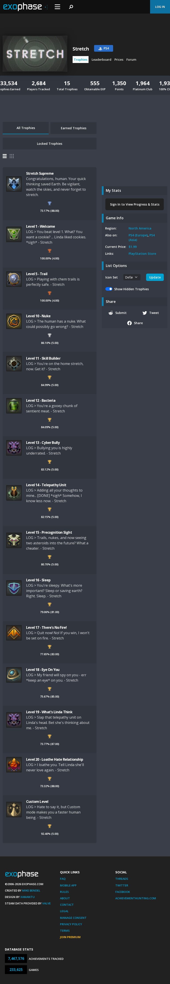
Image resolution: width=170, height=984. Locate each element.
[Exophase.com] (25, 6)
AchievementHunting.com (135, 898)
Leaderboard (101, 59)
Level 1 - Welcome (40, 226)
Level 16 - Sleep (38, 580)
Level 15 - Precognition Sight (49, 532)
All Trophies (26, 128)
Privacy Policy (71, 924)
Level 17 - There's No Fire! (46, 627)
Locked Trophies (49, 143)
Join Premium (70, 937)
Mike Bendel (31, 890)
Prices (118, 59)
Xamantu (27, 897)
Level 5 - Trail (36, 273)
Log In (160, 7)
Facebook (122, 892)
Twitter (121, 885)
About (65, 898)
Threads (121, 879)
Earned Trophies (73, 128)
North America (140, 228)
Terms (65, 931)
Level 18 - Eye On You (42, 669)
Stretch (81, 49)
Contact (67, 905)
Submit (121, 313)
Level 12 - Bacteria (40, 400)
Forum (131, 59)
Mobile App (68, 885)
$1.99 (133, 247)
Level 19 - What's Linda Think (49, 712)
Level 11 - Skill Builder (43, 358)
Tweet (154, 313)
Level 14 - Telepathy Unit (46, 484)
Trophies (80, 59)
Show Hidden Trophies (131, 289)
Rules (64, 892)
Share (138, 323)
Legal (64, 911)
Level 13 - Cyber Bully (43, 442)
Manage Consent (73, 918)
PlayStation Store (142, 253)
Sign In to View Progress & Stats (134, 204)
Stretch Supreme (40, 173)
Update (155, 277)
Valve (46, 903)
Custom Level (37, 801)
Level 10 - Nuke (38, 316)
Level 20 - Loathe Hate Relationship (54, 759)
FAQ (63, 879)
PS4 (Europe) (138, 235)
